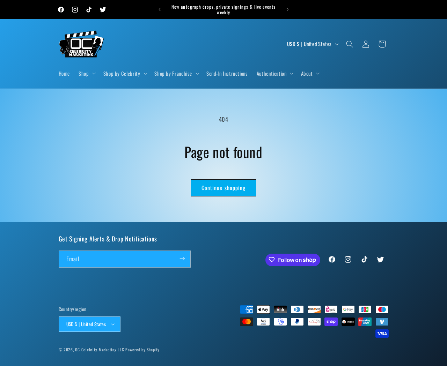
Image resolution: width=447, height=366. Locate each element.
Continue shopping (223, 188)
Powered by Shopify (142, 349)
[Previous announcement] (159, 9)
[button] (86, 73)
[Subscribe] (182, 258)
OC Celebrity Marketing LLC (99, 349)
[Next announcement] (287, 9)
